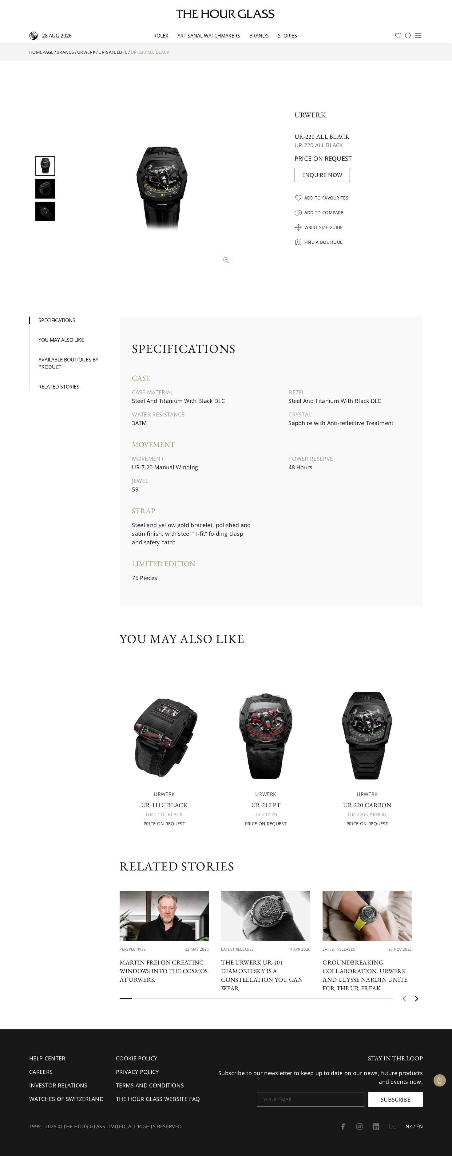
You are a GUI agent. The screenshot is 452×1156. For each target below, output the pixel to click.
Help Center (47, 1058)
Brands (259, 35)
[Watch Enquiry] (439, 1080)
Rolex (160, 35)
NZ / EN (414, 1126)
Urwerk (86, 52)
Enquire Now (322, 175)
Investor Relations (58, 1085)
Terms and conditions (150, 1085)
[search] (408, 36)
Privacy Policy (137, 1071)
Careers (41, 1071)
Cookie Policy (136, 1058)
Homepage (41, 52)
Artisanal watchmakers (208, 35)
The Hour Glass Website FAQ (158, 1099)
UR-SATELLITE (113, 52)
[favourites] (398, 35)
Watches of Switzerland (66, 1099)
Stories (287, 35)
